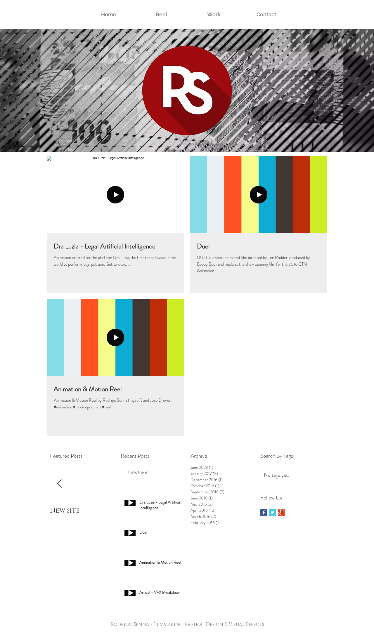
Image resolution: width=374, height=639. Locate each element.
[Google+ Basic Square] (281, 512)
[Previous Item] (59, 483)
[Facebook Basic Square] (263, 512)
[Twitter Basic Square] (272, 512)
